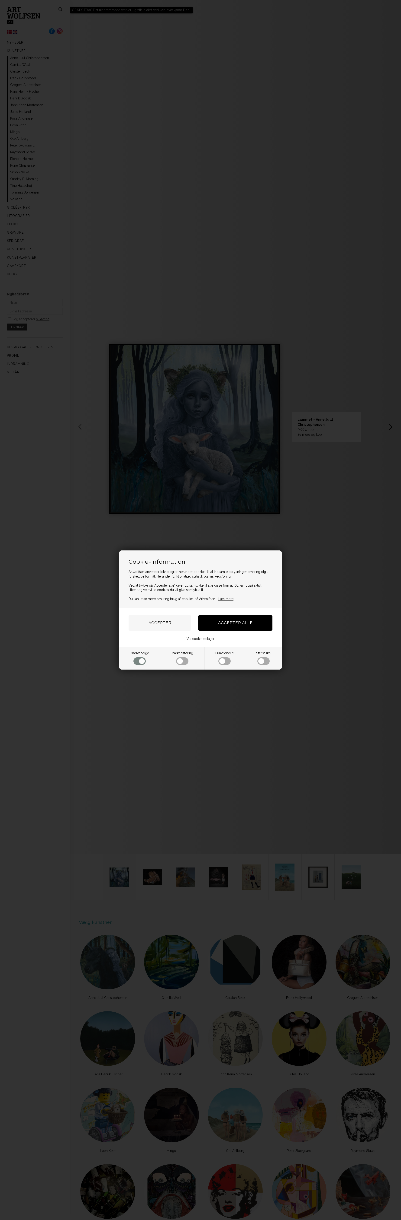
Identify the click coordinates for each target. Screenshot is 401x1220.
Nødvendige (139, 653)
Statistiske (263, 653)
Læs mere (225, 599)
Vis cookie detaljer (200, 639)
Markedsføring (182, 653)
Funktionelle (224, 653)
